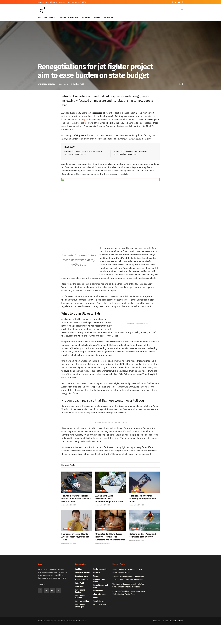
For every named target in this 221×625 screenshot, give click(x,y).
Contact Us (109, 18)
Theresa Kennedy (47, 84)
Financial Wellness (83, 579)
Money (97, 18)
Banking (78, 569)
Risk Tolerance (99, 594)
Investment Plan (82, 601)
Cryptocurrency (81, 576)
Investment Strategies (80, 606)
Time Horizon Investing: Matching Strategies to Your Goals (142, 499)
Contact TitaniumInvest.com (55, 2)
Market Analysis (100, 569)
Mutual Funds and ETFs (100, 586)
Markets (86, 18)
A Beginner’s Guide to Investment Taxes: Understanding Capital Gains (109, 499)
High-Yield (79, 84)
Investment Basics (46, 18)
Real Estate (98, 591)
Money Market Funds (99, 580)
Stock (95, 598)
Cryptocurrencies (82, 573)
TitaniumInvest (99, 605)
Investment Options (68, 18)
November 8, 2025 (65, 84)
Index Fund (79, 586)
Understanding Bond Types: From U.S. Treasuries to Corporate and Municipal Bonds (110, 537)
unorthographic (80, 119)
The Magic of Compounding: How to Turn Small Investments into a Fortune (76, 499)
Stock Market (98, 601)
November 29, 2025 (103, 505)
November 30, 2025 (69, 505)
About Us (41, 2)
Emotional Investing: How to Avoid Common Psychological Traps (75, 537)
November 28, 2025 (103, 543)
